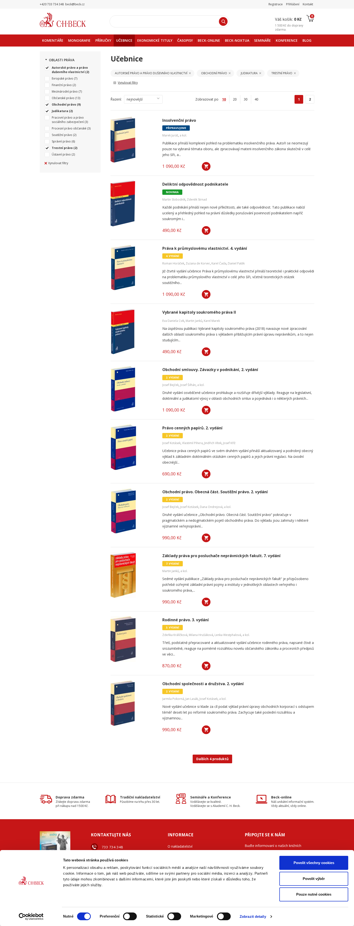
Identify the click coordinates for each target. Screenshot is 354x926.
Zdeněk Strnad (197, 199)
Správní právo (61, 141)
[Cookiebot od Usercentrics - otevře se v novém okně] (31, 916)
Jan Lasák (191, 699)
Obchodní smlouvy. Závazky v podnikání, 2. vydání (210, 369)
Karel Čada (218, 263)
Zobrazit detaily (253, 916)
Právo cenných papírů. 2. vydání (192, 428)
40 (256, 99)
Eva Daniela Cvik (173, 321)
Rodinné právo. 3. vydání (185, 619)
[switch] (130, 916)
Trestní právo (62, 148)
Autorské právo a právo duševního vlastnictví (70, 70)
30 (246, 99)
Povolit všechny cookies (314, 863)
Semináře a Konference (210, 797)
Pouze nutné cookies (313, 894)
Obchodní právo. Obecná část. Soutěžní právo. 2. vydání (215, 491)
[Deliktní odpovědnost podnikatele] (133, 203)
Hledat (223, 21)
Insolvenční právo (179, 120)
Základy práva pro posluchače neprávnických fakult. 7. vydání (221, 555)
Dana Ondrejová (211, 507)
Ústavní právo (61, 154)
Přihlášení (292, 4)
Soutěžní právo (62, 135)
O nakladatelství (180, 846)
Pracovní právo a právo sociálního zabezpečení (68, 119)
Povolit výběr (314, 879)
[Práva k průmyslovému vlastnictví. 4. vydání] (133, 268)
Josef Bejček (170, 385)
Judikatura (60, 111)
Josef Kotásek (171, 443)
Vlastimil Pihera (192, 443)
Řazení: (116, 99)
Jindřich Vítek (213, 443)
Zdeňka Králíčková (174, 635)
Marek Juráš (170, 135)
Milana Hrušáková (201, 635)
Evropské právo (62, 78)
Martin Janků (194, 321)
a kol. (183, 135)
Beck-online (281, 797)
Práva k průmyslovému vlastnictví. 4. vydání (204, 248)
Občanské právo (63, 98)
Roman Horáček (173, 263)
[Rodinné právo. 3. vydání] (133, 639)
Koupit (206, 166)
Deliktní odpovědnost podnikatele (195, 184)
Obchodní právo (64, 104)
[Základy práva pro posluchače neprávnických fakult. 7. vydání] (133, 575)
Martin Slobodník (173, 199)
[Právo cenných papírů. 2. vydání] (133, 447)
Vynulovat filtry (58, 163)
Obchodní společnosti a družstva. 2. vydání (203, 683)
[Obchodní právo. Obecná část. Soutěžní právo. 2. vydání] (133, 511)
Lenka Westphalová (228, 635)
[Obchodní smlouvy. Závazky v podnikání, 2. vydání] (133, 389)
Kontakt (308, 4)
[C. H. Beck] (69, 20)
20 (235, 99)
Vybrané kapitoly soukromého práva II (199, 312)
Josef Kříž (229, 443)
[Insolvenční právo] (133, 139)
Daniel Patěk (236, 263)
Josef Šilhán (188, 385)
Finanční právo (62, 85)
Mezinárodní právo (65, 91)
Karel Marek (212, 321)
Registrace (276, 4)
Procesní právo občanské (69, 128)
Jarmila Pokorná (173, 699)
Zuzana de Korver (198, 263)
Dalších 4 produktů (212, 759)
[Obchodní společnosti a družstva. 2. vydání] (133, 703)
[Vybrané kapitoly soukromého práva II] (133, 331)
